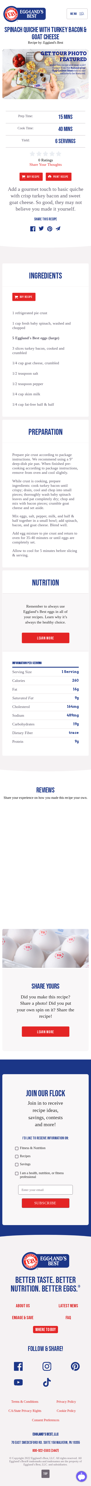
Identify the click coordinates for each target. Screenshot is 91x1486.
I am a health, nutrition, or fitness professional (42, 1175)
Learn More (45, 638)
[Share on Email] (58, 228)
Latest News (68, 1306)
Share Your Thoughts (45, 164)
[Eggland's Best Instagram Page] (47, 1366)
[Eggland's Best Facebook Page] (18, 1366)
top (45, 1474)
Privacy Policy (66, 1401)
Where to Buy (45, 1329)
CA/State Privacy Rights (24, 1411)
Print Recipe (60, 177)
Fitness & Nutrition (32, 1148)
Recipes (25, 1156)
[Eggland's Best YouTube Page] (18, 1382)
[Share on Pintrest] (49, 228)
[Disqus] (45, 856)
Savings (25, 1164)
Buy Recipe (33, 177)
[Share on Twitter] (41, 228)
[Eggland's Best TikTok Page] (47, 1382)
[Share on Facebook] (32, 228)
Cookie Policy (66, 1411)
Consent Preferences (45, 1420)
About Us (23, 1306)
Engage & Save (22, 1317)
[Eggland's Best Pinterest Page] (75, 1366)
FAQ (68, 1317)
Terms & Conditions (24, 1401)
